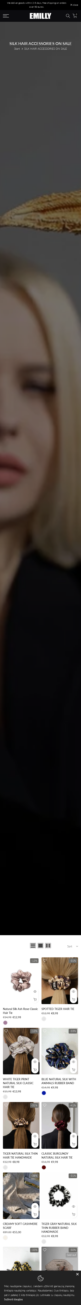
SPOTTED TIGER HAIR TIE (57, 1009)
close (75, 5)
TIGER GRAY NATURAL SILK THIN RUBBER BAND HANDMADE (59, 1227)
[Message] (36, 5)
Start (17, 48)
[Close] (77, 1274)
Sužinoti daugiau (13, 1299)
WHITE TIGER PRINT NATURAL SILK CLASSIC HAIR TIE (18, 1083)
